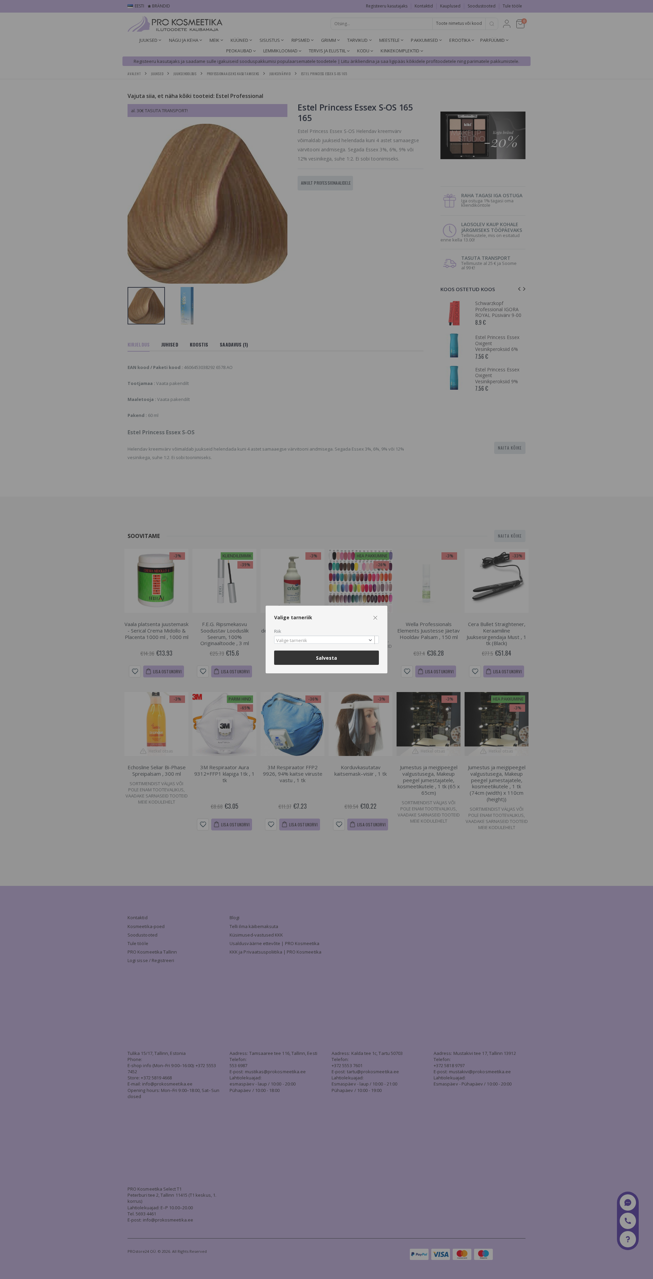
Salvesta (326, 658)
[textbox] (324, 640)
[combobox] (326, 640)
